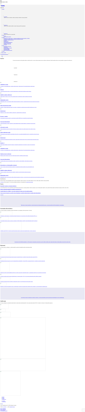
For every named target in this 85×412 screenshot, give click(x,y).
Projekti (3, 398)
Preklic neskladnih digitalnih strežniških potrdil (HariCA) (10, 189)
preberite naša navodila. (29, 182)
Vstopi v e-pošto (3, 52)
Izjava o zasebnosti (3, 408)
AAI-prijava (2, 182)
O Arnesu (3, 400)
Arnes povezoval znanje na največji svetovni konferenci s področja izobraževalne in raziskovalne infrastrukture (20, 193)
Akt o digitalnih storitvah (3, 410)
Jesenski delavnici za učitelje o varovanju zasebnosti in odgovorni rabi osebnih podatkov (16, 191)
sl (2, 55)
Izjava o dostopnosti (3, 409)
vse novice (1, 194)
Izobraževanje (4, 399)
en (2, 56)
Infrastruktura (4, 401)
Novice (3, 397)
